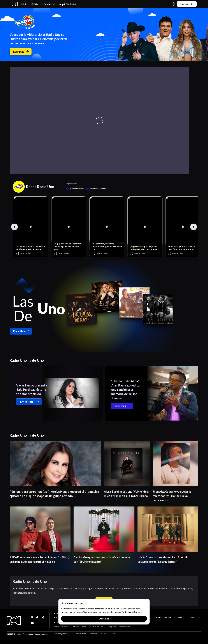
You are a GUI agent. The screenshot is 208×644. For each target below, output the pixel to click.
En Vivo (35, 4)
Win (199, 617)
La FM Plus (157, 617)
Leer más (18, 51)
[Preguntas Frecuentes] (173, 4)
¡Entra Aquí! (26, 401)
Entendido (104, 618)
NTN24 (191, 617)
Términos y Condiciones (107, 608)
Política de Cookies (132, 612)
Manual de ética (79, 627)
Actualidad (49, 4)
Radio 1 (168, 617)
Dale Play (19, 331)
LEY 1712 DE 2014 (97, 627)
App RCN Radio (67, 4)
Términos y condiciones (62, 634)
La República (179, 617)
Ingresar (184, 4)
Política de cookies (108, 634)
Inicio (24, 4)
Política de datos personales (86, 634)
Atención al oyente (61, 627)
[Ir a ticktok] (32, 617)
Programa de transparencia (119, 627)
